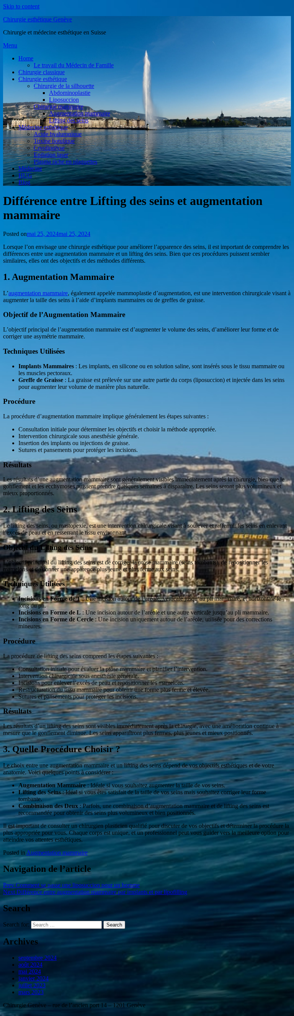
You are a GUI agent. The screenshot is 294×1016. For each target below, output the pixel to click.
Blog (24, 182)
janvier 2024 (33, 978)
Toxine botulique (54, 141)
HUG (25, 175)
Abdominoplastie (69, 92)
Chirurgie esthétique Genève (37, 19)
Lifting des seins (68, 120)
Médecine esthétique (43, 127)
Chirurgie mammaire (58, 106)
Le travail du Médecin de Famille (74, 65)
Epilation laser (51, 154)
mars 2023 (31, 992)
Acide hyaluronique (58, 134)
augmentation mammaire (38, 293)
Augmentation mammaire (79, 113)
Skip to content (21, 6)
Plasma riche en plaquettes (65, 161)
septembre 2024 (37, 957)
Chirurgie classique (41, 72)
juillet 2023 (32, 985)
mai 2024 (29, 971)
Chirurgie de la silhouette (64, 86)
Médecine (30, 168)
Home (25, 58)
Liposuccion (64, 99)
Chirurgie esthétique (42, 79)
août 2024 (30, 964)
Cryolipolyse (49, 148)
